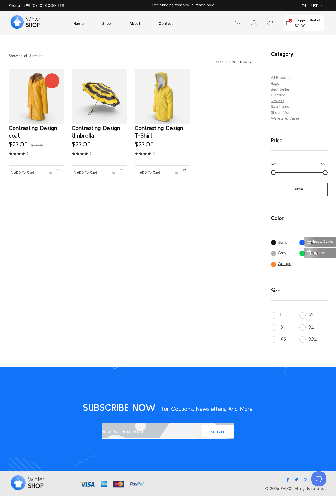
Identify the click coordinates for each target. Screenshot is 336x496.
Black (282, 242)
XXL (313, 339)
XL (311, 327)
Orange (284, 263)
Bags (275, 83)
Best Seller (280, 89)
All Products (281, 77)
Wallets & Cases (285, 118)
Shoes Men (280, 112)
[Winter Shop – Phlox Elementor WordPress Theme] (25, 22)
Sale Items (280, 106)
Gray (282, 252)
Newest (277, 101)
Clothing (278, 95)
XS (283, 339)
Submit (218, 432)
